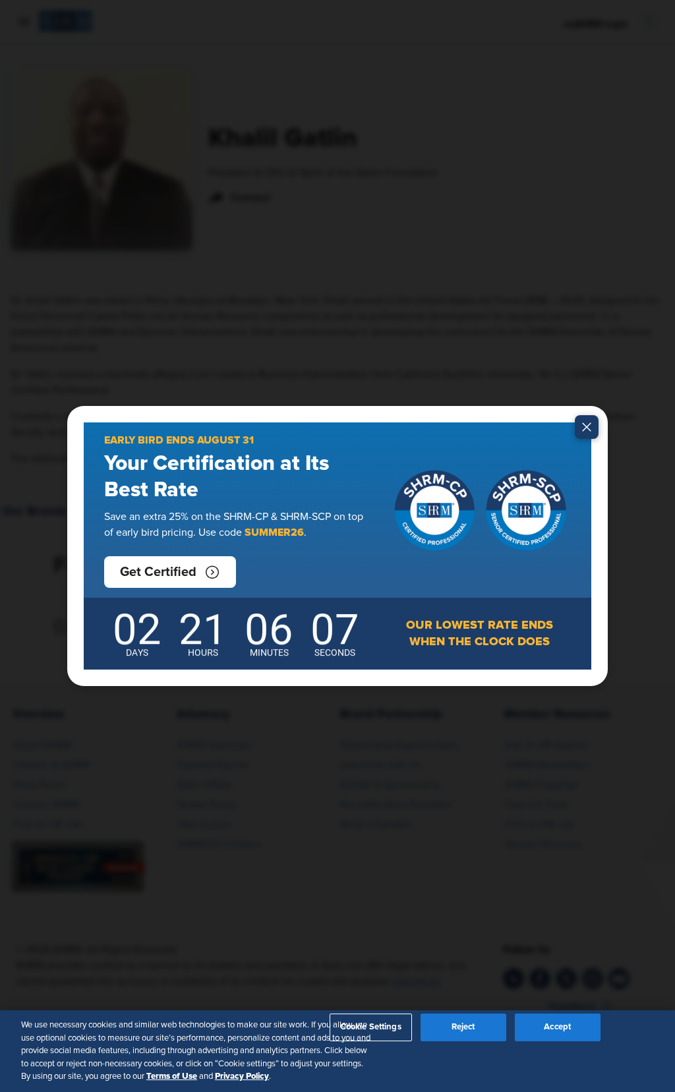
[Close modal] (587, 427)
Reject (463, 1027)
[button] (170, 572)
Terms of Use (171, 1076)
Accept (557, 1027)
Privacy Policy (242, 1076)
